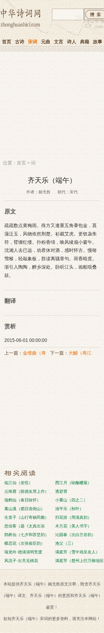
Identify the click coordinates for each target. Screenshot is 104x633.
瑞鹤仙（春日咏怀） (22, 500)
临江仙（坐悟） (18, 482)
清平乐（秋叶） (69, 508)
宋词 (32, 41)
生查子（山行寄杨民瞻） (26, 517)
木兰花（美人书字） (73, 526)
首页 (6, 41)
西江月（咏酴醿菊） (73, 482)
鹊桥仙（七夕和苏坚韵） (26, 534)
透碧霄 (61, 491)
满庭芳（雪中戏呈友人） (77, 552)
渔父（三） (65, 543)
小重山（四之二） (71, 500)
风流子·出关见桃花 (21, 560)
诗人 (71, 41)
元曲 (45, 41)
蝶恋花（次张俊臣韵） (24, 543)
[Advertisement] (52, 108)
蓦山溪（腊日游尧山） (24, 508)
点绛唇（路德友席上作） (26, 491)
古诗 (19, 41)
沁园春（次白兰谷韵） (75, 534)
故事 (97, 41)
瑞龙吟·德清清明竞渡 (23, 552)
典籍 (84, 41)
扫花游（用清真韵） (73, 517)
